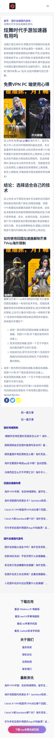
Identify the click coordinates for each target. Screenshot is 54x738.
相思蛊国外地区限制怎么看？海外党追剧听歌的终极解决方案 (27, 454)
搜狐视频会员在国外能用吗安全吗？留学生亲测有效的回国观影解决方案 (27, 445)
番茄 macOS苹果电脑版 (27, 616)
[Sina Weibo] (18, 400)
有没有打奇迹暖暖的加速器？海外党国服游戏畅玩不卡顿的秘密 (27, 565)
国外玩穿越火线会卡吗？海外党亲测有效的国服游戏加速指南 (27, 547)
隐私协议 (27, 654)
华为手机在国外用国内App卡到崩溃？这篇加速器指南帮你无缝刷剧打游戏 (27, 528)
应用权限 (27, 662)
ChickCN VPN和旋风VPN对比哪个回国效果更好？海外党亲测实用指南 (27, 509)
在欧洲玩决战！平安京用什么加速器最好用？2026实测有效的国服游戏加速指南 (27, 556)
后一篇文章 (27, 419)
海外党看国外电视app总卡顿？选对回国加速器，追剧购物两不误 (27, 463)
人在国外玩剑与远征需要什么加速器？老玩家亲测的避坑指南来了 (27, 583)
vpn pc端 (23, 140)
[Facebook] (6, 400)
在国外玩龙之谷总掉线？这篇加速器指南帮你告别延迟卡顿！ (27, 574)
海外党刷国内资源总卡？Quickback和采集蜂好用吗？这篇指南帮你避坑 (27, 500)
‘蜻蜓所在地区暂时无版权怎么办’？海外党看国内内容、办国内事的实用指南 (27, 436)
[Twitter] (12, 400)
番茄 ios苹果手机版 (27, 623)
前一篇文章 (27, 412)
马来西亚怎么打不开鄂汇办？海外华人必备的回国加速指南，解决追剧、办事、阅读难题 (27, 472)
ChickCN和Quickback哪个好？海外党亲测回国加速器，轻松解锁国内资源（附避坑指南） (27, 518)
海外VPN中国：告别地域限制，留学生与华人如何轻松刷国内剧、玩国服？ (27, 491)
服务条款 (27, 647)
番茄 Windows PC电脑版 (27, 609)
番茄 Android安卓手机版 (27, 631)
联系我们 (27, 669)
